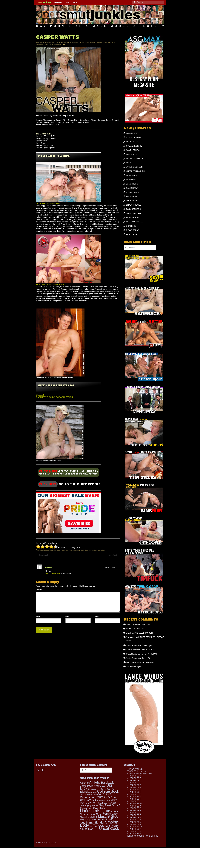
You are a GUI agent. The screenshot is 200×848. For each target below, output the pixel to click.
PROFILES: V (135, 824)
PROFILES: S (135, 817)
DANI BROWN (132, 188)
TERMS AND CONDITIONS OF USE (142, 836)
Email (67, 616)
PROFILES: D (135, 783)
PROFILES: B (135, 778)
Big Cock (102, 786)
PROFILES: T (135, 820)
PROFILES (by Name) (136, 771)
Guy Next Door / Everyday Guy (100, 807)
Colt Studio (84, 795)
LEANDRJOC (132, 175)
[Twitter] (38, 770)
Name (38, 616)
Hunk (108, 811)
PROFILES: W (136, 827)
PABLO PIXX (131, 234)
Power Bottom (97, 819)
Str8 (91, 826)
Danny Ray (106, 42)
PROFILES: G (135, 790)
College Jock (108, 791)
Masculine (84, 817)
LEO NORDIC (132, 154)
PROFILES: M (136, 803)
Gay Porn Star (94, 802)
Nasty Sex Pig (85, 820)
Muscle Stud (84, 550)
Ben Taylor (136, 666)
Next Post (113, 555)
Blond (59, 550)
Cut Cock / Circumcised (95, 796)
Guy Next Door (93, 806)
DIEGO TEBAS (132, 230)
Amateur (84, 783)
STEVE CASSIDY (133, 137)
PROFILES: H (135, 792)
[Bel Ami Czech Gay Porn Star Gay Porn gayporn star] (68, 473)
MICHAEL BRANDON (143, 633)
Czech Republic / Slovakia (93, 42)
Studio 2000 (57, 44)
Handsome (76, 550)
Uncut (96, 829)
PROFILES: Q (135, 813)
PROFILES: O (135, 808)
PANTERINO (131, 180)
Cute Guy (103, 797)
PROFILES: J (135, 797)
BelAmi (58, 42)
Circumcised (92, 792)
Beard (83, 786)
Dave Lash (145, 624)
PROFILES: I (135, 794)
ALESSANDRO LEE (134, 222)
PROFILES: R (135, 815)
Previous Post (45, 555)
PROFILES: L (135, 801)
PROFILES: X (135, 829)
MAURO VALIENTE (134, 158)
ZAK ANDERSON (133, 209)
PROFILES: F (135, 787)
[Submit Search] (134, 2)
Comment (40, 589)
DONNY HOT (132, 226)
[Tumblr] (42, 770)
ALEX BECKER (132, 217)
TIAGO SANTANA (133, 213)
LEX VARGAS (132, 142)
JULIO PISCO (132, 184)
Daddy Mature (98, 800)
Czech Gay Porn (66, 550)
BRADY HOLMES (133, 205)
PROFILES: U (135, 822)
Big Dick (53, 550)
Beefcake (47, 550)
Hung (102, 811)
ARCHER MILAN (133, 196)
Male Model (96, 814)
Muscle (93, 817)
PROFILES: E (135, 785)
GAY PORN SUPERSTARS (141, 773)
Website (97, 616)
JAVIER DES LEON (134, 167)
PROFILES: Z (135, 834)
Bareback (40, 550)
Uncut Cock (101, 550)
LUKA (128, 163)
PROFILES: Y (135, 831)
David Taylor (147, 645)
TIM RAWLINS (138, 629)
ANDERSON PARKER (135, 171)
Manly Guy (110, 814)
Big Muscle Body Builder (97, 789)
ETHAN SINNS (132, 192)
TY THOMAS (151, 654)
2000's (45, 42)
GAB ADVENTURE (134, 146)
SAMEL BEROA (132, 150)
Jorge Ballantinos (146, 662)
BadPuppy (51, 42)
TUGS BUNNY (132, 201)
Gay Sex (107, 803)
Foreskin (109, 800)
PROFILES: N (135, 806)
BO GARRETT (132, 133)
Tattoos (98, 825)
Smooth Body (93, 550)
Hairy (102, 808)
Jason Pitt (146, 658)
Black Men (111, 789)
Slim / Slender (95, 822)
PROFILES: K (135, 799)
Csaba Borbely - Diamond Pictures (72, 42)
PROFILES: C (135, 780)
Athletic (95, 782)
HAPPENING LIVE (134, 769)
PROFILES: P (135, 810)
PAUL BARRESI (147, 650)
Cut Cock (93, 795)
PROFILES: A (135, 776)
